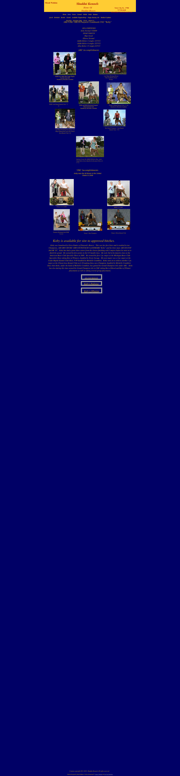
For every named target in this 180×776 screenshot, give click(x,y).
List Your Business (108, 774)
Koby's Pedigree (91, 283)
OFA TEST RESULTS (91, 278)
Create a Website (98, 774)
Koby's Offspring (91, 290)
